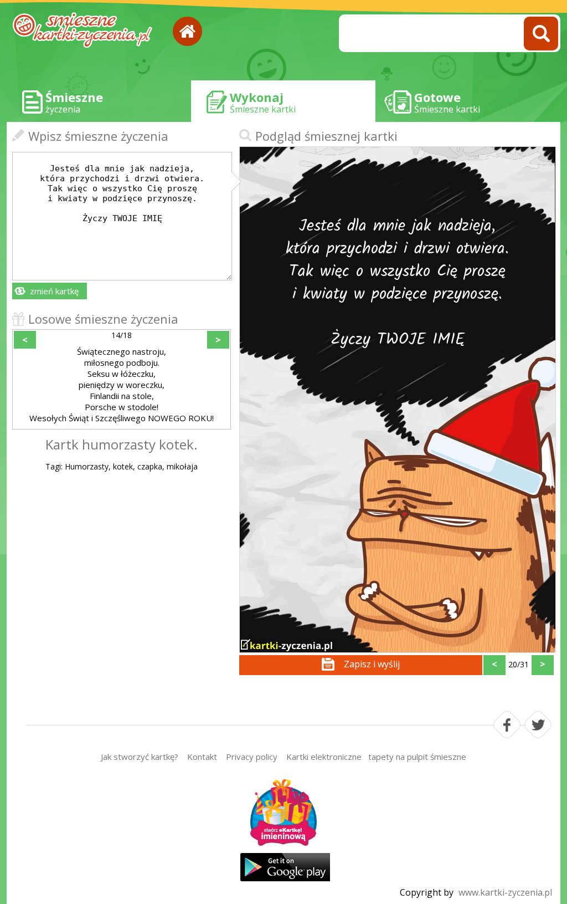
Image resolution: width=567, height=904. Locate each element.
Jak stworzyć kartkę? (139, 756)
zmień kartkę (54, 291)
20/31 (518, 664)
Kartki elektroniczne (324, 756)
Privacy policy (251, 756)
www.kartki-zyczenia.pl (505, 892)
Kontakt (202, 756)
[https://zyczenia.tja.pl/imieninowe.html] (283, 814)
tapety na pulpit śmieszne (417, 756)
